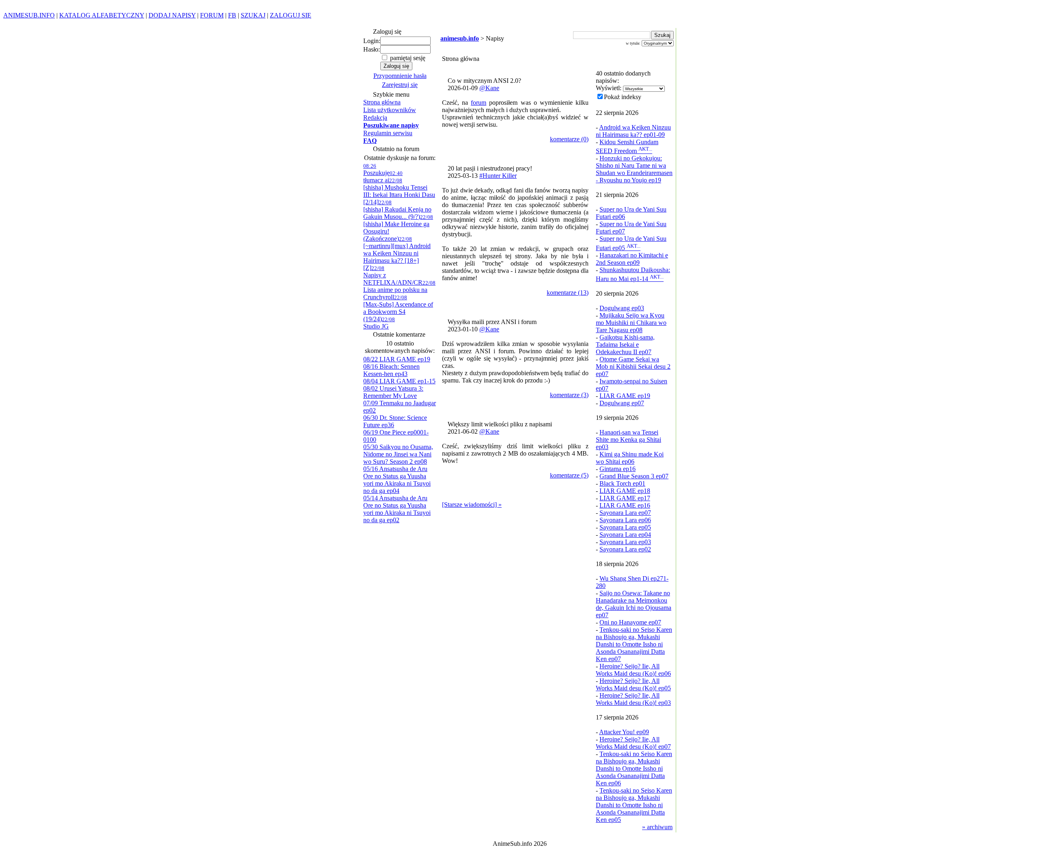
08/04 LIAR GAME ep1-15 (399, 381)
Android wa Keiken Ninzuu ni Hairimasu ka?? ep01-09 (633, 131)
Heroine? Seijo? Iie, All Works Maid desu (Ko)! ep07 (633, 743)
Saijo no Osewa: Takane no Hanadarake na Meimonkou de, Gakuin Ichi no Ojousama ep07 (633, 604)
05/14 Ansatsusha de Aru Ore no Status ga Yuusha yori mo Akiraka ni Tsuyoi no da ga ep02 (397, 509)
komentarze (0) (569, 139)
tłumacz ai (383, 177)
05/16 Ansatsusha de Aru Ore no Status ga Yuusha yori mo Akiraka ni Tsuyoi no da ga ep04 (397, 479)
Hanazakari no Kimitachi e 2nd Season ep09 (632, 259)
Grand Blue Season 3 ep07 (633, 476)
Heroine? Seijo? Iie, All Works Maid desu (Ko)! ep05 (633, 684)
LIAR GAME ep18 (624, 490)
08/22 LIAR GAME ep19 (396, 359)
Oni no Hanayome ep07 (630, 622)
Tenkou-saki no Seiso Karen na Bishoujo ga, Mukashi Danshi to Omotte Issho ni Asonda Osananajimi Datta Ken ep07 (634, 644)
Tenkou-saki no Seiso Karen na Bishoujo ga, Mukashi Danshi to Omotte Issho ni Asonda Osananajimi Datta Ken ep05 (634, 805)
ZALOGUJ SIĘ (290, 15)
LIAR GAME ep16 (624, 505)
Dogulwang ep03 (621, 308)
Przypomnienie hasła (400, 75)
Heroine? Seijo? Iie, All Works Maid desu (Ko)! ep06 (633, 670)
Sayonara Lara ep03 (625, 541)
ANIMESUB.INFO (29, 15)
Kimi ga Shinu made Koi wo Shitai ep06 (630, 458)
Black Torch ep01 (622, 483)
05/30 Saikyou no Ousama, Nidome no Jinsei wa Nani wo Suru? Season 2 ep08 (398, 454)
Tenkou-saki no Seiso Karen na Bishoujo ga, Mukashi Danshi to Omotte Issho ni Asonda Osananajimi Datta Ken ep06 (634, 768)
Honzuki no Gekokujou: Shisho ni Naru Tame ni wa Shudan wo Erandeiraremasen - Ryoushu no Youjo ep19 (634, 169)
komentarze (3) (569, 394)
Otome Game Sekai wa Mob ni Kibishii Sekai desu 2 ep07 (633, 366)
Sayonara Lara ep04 (625, 534)
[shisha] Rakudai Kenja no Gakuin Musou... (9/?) (397, 209)
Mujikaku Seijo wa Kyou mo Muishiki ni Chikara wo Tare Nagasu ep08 (631, 322)
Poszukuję (376, 169)
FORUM (212, 15)
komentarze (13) (567, 292)
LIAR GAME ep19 (624, 395)
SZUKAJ (253, 15)
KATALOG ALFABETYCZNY (101, 15)
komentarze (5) (569, 475)
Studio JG (379, 323)
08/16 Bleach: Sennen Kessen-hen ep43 (391, 370)
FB (232, 15)
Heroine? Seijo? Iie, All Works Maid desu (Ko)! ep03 (633, 699)
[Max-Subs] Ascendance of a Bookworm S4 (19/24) (398, 308)
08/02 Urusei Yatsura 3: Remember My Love (393, 392)
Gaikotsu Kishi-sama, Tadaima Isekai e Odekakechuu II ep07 (625, 344)
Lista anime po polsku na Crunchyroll (399, 290)
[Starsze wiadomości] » (472, 504)
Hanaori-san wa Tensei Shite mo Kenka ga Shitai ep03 (628, 439)
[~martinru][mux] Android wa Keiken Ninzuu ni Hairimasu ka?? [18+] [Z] (397, 253)
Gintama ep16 (617, 468)
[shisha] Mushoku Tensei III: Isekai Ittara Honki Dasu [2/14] (399, 191)
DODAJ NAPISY (172, 15)
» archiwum (657, 826)
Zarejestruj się (400, 84)
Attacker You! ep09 (624, 731)
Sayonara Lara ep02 (625, 549)
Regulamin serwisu (387, 133)
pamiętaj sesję (406, 57)
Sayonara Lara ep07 (625, 512)
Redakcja (375, 117)
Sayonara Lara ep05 (625, 527)
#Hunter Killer (498, 175)
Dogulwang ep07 (621, 403)
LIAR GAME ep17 (624, 498)
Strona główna (382, 102)
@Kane (489, 87)
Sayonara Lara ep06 (625, 520)
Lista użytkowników (389, 109)
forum (478, 102)
